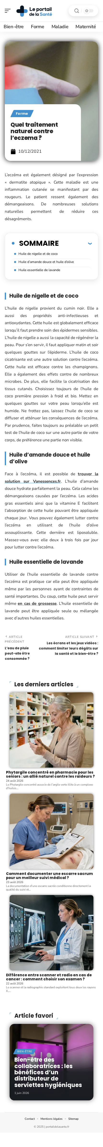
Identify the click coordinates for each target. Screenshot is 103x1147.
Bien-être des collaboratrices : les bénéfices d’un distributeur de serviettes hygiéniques (48, 1072)
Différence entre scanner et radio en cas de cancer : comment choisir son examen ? (49, 977)
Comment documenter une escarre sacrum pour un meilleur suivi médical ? (49, 875)
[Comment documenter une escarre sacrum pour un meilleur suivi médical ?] (51, 831)
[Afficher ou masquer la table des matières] (75, 243)
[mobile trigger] (9, 11)
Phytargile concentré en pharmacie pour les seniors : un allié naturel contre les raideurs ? (50, 774)
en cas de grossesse (37, 603)
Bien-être (24, 1051)
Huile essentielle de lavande (39, 270)
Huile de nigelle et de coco (38, 253)
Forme (22, 113)
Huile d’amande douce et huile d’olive (46, 262)
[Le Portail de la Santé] (34, 11)
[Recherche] (76, 11)
